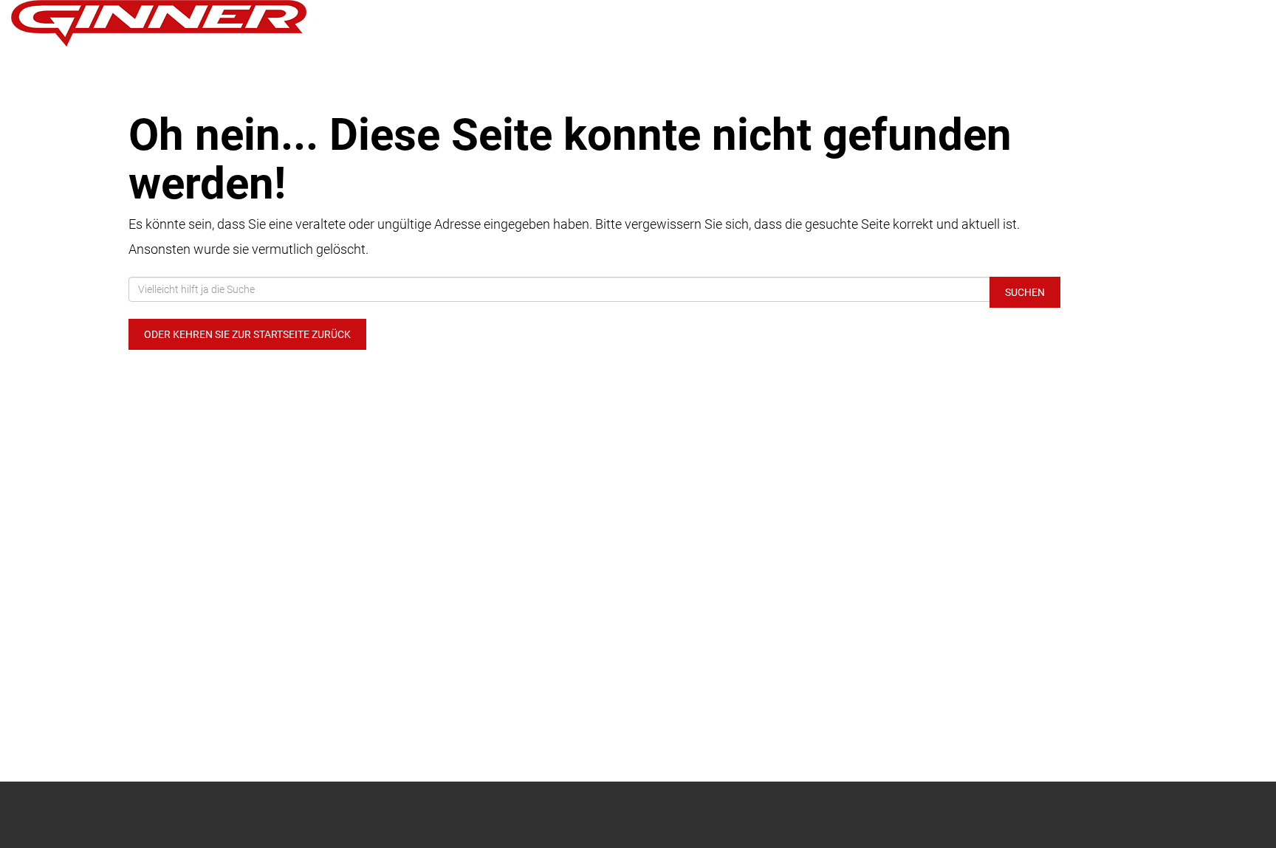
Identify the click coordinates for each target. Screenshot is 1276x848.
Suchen (1025, 292)
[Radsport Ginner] (266, 23)
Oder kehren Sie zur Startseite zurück (247, 334)
